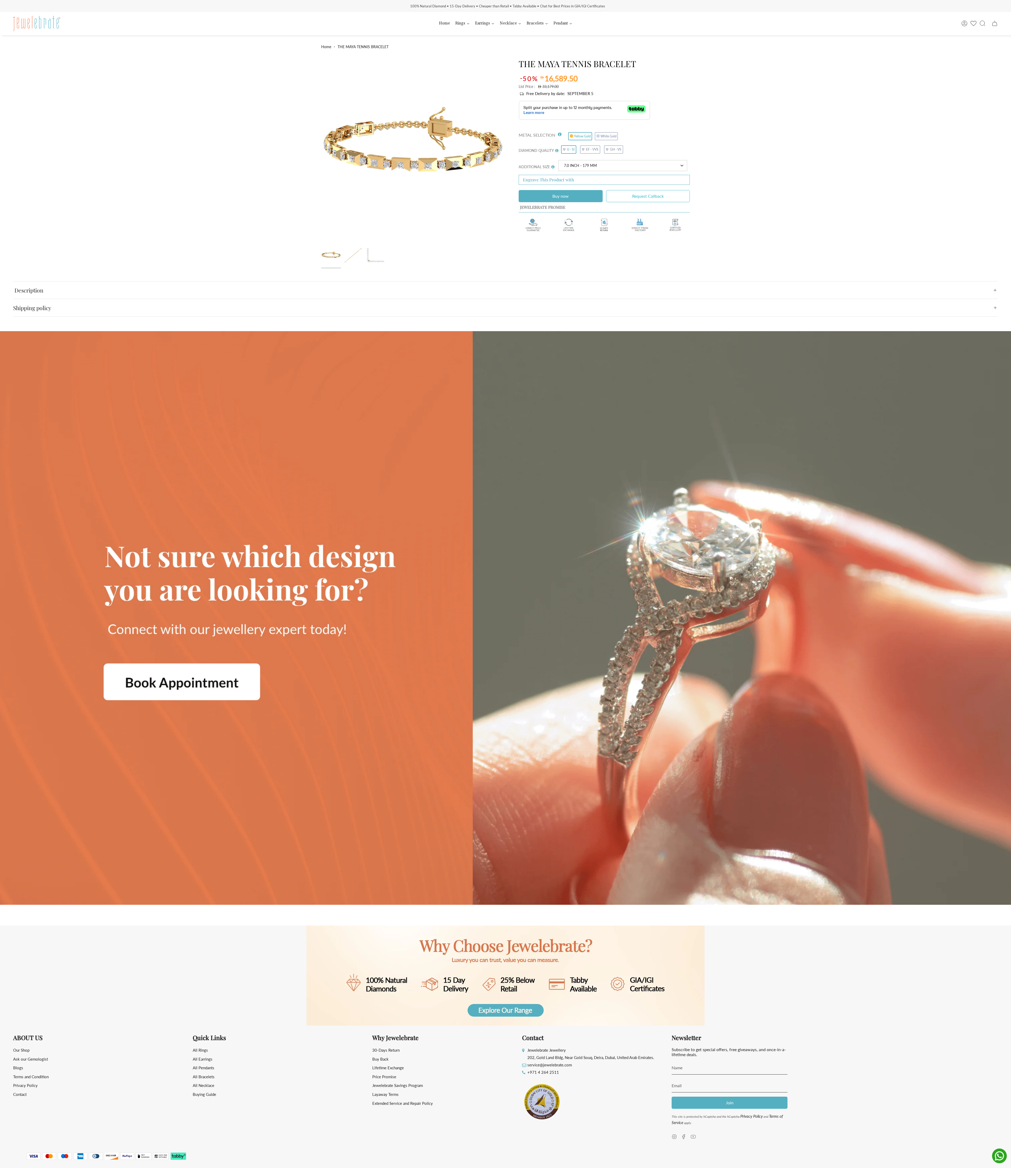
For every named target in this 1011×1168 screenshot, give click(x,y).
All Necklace (203, 1085)
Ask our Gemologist (30, 1059)
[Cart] (995, 23)
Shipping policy (32, 307)
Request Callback (648, 195)
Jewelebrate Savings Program (397, 1085)
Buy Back (380, 1059)
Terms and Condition (31, 1076)
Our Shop (21, 1050)
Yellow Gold (582, 136)
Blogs (18, 1067)
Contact (20, 1094)
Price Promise (384, 1076)
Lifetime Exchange (388, 1067)
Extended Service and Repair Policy (402, 1103)
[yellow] (331, 256)
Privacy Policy (25, 1085)
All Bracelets (204, 1076)
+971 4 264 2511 (543, 1072)
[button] (560, 133)
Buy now (560, 195)
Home (326, 46)
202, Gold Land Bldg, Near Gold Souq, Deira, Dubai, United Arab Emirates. (590, 1057)
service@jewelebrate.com (549, 1064)
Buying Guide (204, 1094)
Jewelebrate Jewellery (546, 1050)
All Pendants (203, 1067)
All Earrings (202, 1059)
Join (730, 1102)
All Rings (200, 1050)
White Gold (609, 136)
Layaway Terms (385, 1094)
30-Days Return (386, 1050)
